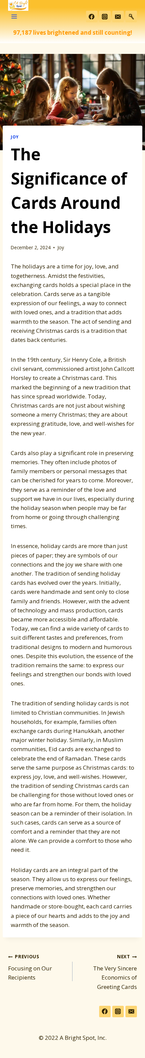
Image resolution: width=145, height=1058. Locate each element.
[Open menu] (14, 16)
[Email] (118, 16)
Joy (15, 136)
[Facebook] (91, 16)
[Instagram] (105, 16)
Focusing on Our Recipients (30, 967)
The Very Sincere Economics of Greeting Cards (115, 971)
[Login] (131, 16)
